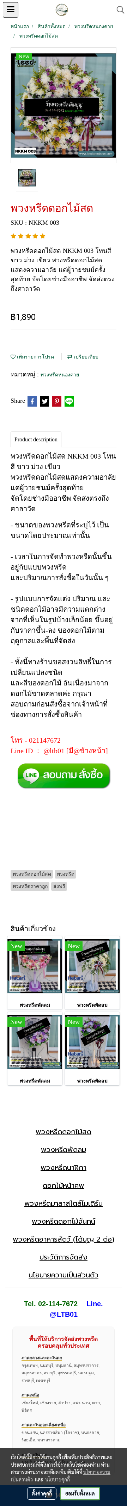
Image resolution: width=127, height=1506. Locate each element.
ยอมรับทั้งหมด (80, 1493)
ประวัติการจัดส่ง (63, 1257)
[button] (118, 10)
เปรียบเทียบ (85, 357)
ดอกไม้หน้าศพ (63, 1185)
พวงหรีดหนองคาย (60, 374)
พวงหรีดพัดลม (63, 1149)
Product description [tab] (36, 439)
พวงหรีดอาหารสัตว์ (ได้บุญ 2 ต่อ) (63, 1239)
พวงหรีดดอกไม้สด (63, 1131)
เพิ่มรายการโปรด (35, 357)
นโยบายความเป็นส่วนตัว (63, 1275)
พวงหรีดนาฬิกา (63, 1167)
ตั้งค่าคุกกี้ (42, 1493)
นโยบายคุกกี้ (57, 1479)
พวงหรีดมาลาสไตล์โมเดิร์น (63, 1203)
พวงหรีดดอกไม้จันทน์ (63, 1221)
